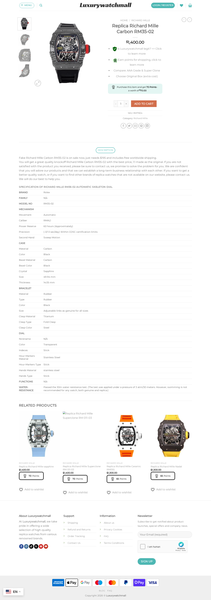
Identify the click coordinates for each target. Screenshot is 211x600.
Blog (102, 590)
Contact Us (74, 542)
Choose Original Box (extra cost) (137, 76)
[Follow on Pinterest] (41, 546)
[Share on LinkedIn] (147, 126)
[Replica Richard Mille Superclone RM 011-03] (83, 435)
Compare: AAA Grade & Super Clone (137, 70)
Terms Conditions (114, 542)
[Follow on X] (36, 546)
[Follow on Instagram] (26, 546)
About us (109, 522)
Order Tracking (76, 536)
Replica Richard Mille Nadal (166, 466)
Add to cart (143, 103)
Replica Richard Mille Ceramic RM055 (124, 468)
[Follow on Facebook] (21, 546)
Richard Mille (140, 20)
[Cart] (190, 5)
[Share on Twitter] (129, 126)
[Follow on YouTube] (46, 546)
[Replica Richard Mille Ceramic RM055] (127, 435)
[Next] (98, 52)
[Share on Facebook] (123, 126)
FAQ (109, 590)
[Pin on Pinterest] (141, 126)
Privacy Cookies (113, 529)
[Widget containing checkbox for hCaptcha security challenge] (162, 546)
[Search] (41, 5)
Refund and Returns (79, 529)
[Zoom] (38, 83)
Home (124, 20)
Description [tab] (105, 150)
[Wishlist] (181, 5)
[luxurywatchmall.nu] (105, 5)
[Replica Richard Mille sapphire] (39, 435)
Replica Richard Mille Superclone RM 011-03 (82, 468)
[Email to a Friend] (135, 126)
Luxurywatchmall (34, 521)
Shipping (73, 522)
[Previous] (39, 52)
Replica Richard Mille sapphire (36, 466)
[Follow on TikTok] (31, 546)
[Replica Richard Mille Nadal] (171, 435)
